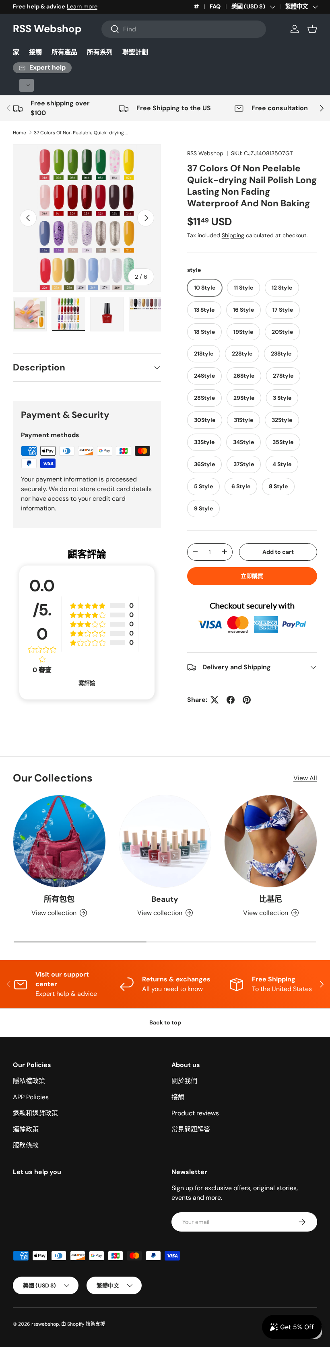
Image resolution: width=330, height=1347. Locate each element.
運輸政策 (26, 1129)
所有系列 (100, 52)
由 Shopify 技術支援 (83, 1324)
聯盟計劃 (135, 52)
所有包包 (59, 899)
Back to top (165, 1022)
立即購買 (252, 576)
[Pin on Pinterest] (247, 700)
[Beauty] (165, 841)
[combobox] (183, 29)
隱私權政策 (29, 1081)
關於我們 (184, 1081)
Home (19, 133)
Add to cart (278, 551)
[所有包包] (59, 841)
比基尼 (270, 899)
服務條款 (26, 1145)
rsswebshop (45, 1324)
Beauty (164, 899)
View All (305, 778)
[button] (312, 29)
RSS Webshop (205, 153)
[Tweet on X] (214, 700)
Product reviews (195, 1113)
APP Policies (31, 1097)
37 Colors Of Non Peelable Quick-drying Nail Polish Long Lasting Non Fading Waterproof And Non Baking (82, 133)
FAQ (215, 6)
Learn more (82, 6)
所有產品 (64, 52)
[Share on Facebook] (231, 700)
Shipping (233, 235)
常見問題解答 (190, 1129)
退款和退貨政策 (35, 1113)
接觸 (35, 52)
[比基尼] (271, 841)
